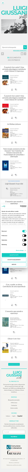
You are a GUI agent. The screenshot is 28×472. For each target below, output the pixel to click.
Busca (25, 47)
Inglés (14, 416)
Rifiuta (14, 264)
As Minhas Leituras (14, 124)
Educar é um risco (14, 339)
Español (20, 416)
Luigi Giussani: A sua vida (14, 184)
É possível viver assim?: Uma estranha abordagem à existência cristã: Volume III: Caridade (14, 98)
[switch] (24, 235)
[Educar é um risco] (5, 347)
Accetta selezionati (14, 259)
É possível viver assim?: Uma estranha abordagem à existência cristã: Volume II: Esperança (14, 69)
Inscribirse (14, 436)
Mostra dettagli (20, 250)
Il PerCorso (14, 402)
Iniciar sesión (14, 408)
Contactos (14, 405)
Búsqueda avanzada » (14, 400)
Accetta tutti (14, 255)
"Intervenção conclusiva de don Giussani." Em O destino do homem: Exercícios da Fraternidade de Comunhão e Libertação (14, 153)
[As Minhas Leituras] (5, 133)
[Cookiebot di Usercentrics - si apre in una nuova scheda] (20, 206)
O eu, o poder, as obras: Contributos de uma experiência (14, 285)
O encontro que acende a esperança (14, 202)
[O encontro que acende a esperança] (5, 321)
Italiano (8, 416)
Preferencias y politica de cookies (14, 465)
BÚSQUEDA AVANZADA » (20, 50)
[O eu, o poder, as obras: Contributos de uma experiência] (5, 295)
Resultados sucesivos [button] (14, 364)
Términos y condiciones (14, 462)
